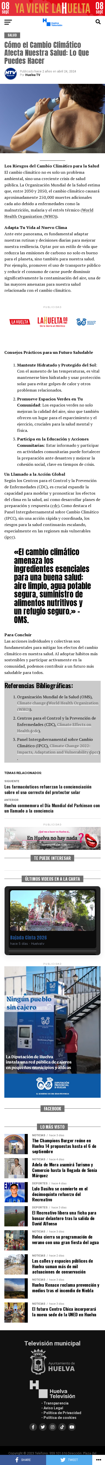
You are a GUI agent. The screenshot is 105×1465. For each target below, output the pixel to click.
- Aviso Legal (52, 1408)
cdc (55, 505)
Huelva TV (32, 75)
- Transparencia (55, 1403)
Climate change (31, 703)
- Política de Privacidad (61, 1413)
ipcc (10, 537)
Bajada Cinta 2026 (28, 937)
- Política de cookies (58, 1417)
